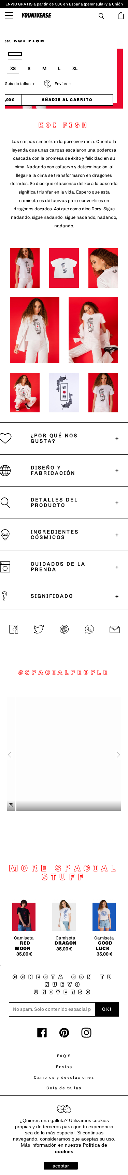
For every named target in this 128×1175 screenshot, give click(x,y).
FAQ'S (64, 1055)
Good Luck (104, 945)
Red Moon (23, 945)
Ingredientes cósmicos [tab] (55, 535)
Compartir (14, 630)
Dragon (65, 943)
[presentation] (8, 755)
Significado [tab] (52, 596)
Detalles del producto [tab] (54, 503)
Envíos (64, 1066)
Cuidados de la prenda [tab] (58, 567)
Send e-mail (115, 630)
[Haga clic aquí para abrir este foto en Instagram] (119, 805)
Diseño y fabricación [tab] (53, 471)
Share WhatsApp (89, 630)
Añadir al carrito (67, 99)
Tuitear (39, 630)
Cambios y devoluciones (64, 1077)
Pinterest (64, 630)
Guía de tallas (64, 1088)
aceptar (61, 1166)
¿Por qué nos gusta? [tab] (54, 438)
